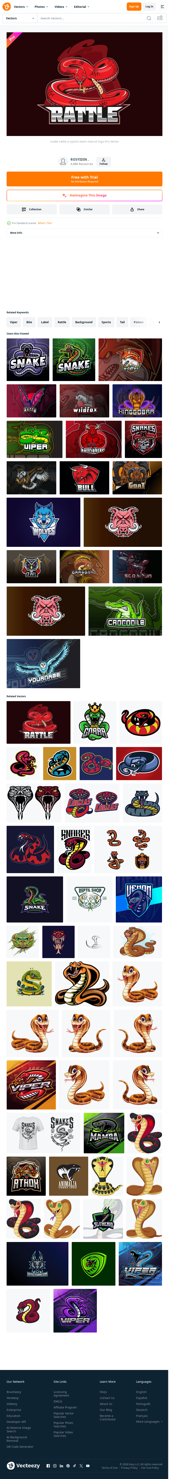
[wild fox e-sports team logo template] (84, 398)
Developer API (16, 1420)
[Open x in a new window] (81, 1467)
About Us (104, 1402)
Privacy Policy (129, 1468)
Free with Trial (84, 179)
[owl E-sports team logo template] (43, 661)
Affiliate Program (64, 1405)
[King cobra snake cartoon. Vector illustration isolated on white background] (137, 981)
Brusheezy (14, 1390)
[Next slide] (152, 320)
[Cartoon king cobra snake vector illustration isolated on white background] (33, 1031)
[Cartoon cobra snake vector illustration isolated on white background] (138, 1031)
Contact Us (105, 1396)
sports (106, 320)
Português (140, 1402)
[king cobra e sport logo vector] (137, 398)
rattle (62, 320)
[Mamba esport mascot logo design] (104, 1131)
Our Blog (104, 1408)
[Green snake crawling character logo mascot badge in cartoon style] (29, 981)
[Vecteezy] (6, 6)
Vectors (19, 7)
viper (13, 320)
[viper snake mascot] (30, 847)
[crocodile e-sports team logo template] (125, 609)
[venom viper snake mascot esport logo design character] (139, 897)
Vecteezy (13, 1396)
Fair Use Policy (150, 1468)
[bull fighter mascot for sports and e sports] (94, 437)
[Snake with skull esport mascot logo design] (143, 437)
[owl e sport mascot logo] (31, 564)
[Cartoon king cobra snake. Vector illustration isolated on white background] (84, 1082)
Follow (104, 164)
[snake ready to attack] (141, 720)
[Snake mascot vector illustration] (28, 1308)
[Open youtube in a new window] (87, 1467)
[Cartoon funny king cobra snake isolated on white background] (138, 940)
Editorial (80, 7)
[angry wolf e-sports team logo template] (130, 357)
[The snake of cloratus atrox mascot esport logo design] (26, 1174)
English (138, 1390)
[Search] (149, 18)
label (45, 320)
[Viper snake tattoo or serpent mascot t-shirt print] (43, 1131)
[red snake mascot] (96, 761)
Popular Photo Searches (62, 1422)
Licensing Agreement (60, 1391)
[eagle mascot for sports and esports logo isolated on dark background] (31, 475)
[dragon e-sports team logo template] (84, 564)
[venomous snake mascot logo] (139, 761)
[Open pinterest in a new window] (68, 1467)
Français (139, 1414)
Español (138, 1396)
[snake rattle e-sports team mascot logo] (38, 720)
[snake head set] (34, 800)
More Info (16, 230)
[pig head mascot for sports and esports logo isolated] (123, 520)
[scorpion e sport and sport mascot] (137, 564)
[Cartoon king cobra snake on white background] (145, 1131)
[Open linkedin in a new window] (61, 1467)
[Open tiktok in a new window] (74, 1467)
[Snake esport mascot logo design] (28, 357)
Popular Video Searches (62, 1432)
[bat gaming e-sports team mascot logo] (31, 398)
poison (138, 320)
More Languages (144, 1419)
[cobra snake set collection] (92, 800)
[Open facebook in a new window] (48, 1467)
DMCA (57, 1399)
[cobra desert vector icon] (94, 940)
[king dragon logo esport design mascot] (37, 1262)
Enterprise (14, 1408)
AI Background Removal (17, 1437)
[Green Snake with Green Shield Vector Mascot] (103, 1217)
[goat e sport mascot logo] (137, 475)
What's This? (45, 223)
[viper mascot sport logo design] (34, 437)
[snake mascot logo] (59, 761)
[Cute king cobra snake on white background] (82, 981)
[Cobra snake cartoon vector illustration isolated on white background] (137, 1082)
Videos (59, 7)
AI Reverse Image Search (19, 1427)
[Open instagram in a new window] (54, 1467)
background (84, 320)
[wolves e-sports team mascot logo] (43, 520)
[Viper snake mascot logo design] (31, 1082)
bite (29, 320)
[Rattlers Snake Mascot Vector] (128, 847)
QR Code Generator (14, 1446)
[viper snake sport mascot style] (142, 800)
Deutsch (138, 1408)
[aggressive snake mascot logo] (23, 761)
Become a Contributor (106, 1415)
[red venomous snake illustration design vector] (58, 940)
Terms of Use (110, 1468)
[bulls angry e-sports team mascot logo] (84, 475)
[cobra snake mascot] (74, 847)
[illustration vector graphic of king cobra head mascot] (95, 720)
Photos (40, 7)
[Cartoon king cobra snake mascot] (107, 1174)
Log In (149, 6)
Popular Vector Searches (63, 1413)
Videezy (12, 1402)
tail (122, 320)
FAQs (101, 1390)
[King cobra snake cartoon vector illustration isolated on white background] (86, 1031)
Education (13, 1414)
